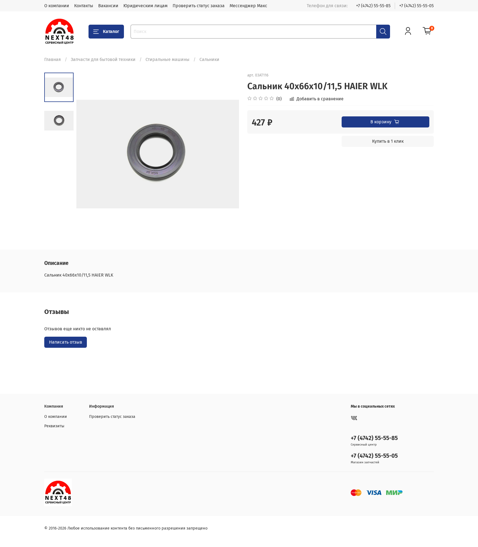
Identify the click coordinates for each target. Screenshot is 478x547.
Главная (52, 59)
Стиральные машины (167, 59)
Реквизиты (54, 426)
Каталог (111, 31)
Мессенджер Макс (248, 5)
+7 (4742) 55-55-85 (373, 5)
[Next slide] (228, 154)
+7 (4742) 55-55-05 (416, 5)
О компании (56, 5)
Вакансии (108, 5)
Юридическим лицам (145, 5)
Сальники (209, 59)
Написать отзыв (65, 342)
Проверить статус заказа (199, 5)
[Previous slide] (87, 154)
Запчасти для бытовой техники (103, 59)
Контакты (83, 5)
